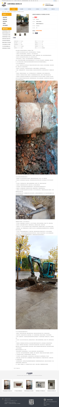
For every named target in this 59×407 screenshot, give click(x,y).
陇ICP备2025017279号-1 (14, 400)
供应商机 (8, 11)
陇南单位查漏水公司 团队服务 (6, 42)
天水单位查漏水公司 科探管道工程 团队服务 (6, 44)
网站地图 (19, 403)
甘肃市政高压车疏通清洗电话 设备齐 (6, 40)
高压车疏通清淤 (5, 25)
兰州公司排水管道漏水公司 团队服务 (6, 46)
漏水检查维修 (5, 21)
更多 (10, 28)
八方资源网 (9, 403)
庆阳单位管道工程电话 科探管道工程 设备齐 (6, 38)
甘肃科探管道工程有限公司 (8, 402)
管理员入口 (15, 403)
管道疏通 (4, 23)
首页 (5, 11)
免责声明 (12, 403)
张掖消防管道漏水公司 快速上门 (6, 36)
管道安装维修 (5, 17)
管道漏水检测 (5, 19)
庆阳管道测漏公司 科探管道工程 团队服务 (6, 48)
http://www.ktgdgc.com (17, 368)
